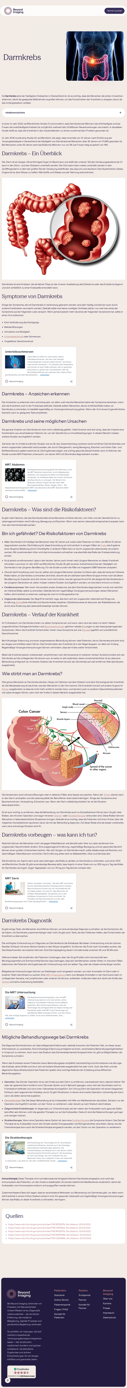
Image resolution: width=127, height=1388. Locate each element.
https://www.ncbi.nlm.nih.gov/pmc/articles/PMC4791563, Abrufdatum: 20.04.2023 (49, 1228)
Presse (106, 1308)
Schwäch (86, 630)
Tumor (107, 794)
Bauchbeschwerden (55, 626)
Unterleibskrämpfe (13, 336)
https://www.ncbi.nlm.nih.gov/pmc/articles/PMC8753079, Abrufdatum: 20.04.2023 (49, 1224)
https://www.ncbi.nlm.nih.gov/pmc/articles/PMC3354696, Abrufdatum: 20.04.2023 (49, 1238)
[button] (21, 1372)
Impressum (108, 1312)
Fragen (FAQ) (61, 1309)
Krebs (103, 545)
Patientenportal (62, 1304)
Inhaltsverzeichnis (15, 112)
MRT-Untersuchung (56, 975)
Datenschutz (109, 1317)
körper (19, 602)
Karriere (107, 1303)
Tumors (5, 982)
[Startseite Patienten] (22, 11)
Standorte (59, 1295)
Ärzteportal (84, 1295)
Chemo (57, 815)
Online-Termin (61, 1300)
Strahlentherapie (76, 815)
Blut (83, 626)
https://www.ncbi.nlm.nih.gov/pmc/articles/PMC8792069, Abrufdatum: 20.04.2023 (49, 1235)
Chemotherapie (12, 1100)
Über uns (107, 1298)
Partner (82, 1300)
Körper (5, 689)
